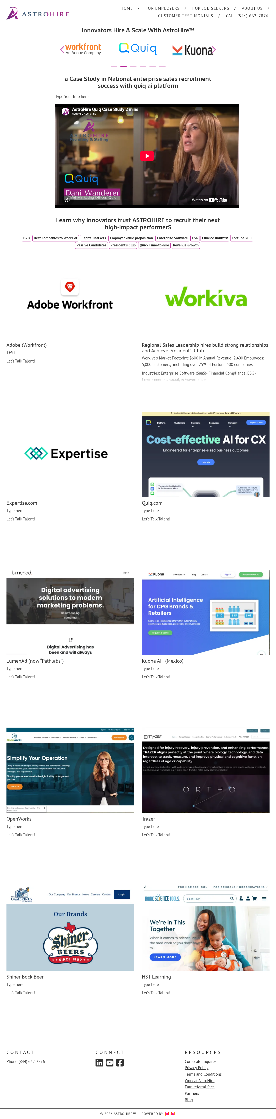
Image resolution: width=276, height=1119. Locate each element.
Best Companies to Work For (55, 238)
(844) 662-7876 (32, 1061)
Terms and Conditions (203, 1074)
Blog (189, 1099)
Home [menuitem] (127, 8)
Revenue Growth (186, 245)
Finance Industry (215, 238)
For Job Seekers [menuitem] (210, 8)
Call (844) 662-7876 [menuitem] (247, 15)
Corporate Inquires (200, 1061)
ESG (195, 238)
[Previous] (62, 49)
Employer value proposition (131, 238)
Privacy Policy (197, 1067)
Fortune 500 (242, 238)
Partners (192, 1093)
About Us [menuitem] (252, 8)
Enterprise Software (172, 238)
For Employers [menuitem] (163, 8)
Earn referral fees (200, 1086)
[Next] (214, 49)
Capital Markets (94, 238)
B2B (26, 238)
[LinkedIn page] (99, 1062)
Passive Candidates (91, 245)
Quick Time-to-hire (154, 245)
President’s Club (123, 245)
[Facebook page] (120, 1062)
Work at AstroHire (200, 1080)
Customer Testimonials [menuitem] (185, 15)
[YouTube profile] (109, 1062)
